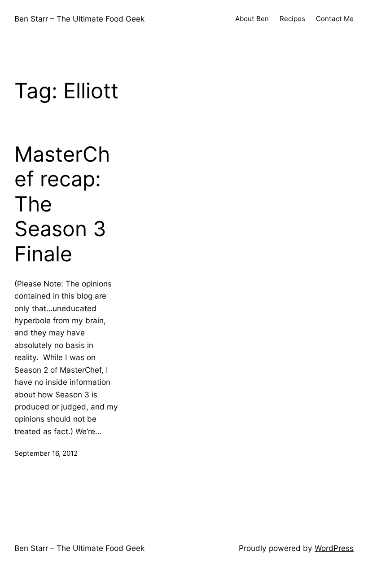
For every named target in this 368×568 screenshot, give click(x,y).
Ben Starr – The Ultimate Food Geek (79, 18)
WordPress (334, 548)
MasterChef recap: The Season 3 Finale (62, 204)
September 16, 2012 (46, 453)
